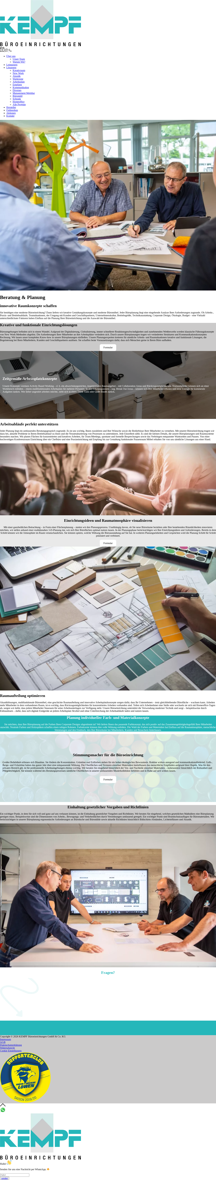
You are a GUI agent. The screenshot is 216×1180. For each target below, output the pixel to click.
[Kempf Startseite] (40, 45)
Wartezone (18, 79)
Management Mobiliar (24, 93)
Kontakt (10, 116)
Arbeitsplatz (19, 81)
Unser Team (19, 59)
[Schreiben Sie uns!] (7, 50)
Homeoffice (19, 101)
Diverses (17, 90)
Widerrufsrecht (7, 1048)
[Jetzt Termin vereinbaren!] (2, 50)
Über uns (10, 56)
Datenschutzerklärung (11, 1045)
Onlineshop (12, 110)
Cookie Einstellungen (11, 1050)
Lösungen (11, 67)
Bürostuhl (17, 96)
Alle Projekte (19, 104)
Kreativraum (19, 70)
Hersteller (11, 107)
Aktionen (11, 113)
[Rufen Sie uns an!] (10, 50)
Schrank (17, 98)
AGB (3, 1042)
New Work (18, 73)
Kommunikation (21, 87)
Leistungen (11, 64)
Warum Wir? (19, 62)
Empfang (17, 84)
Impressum (5, 1039)
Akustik (17, 76)
